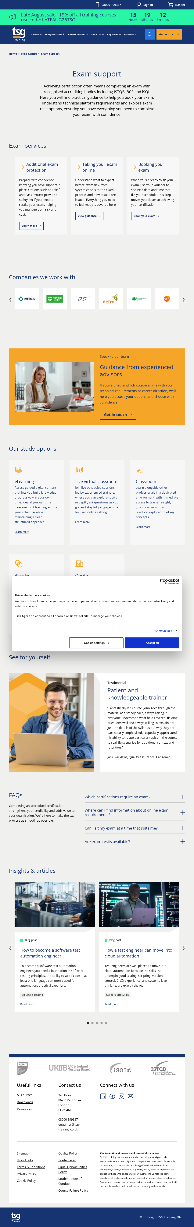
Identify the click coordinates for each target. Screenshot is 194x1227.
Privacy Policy (26, 1174)
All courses (24, 1095)
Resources (129, 34)
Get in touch (167, 34)
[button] (88, 1023)
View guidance (87, 216)
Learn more (29, 225)
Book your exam (144, 216)
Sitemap (23, 1153)
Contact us (69, 1085)
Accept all (152, 642)
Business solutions (76, 34)
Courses (35, 34)
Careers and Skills (117, 994)
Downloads (25, 1102)
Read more (27, 1004)
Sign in (148, 5)
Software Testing (32, 994)
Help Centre (29, 53)
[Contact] (130, 1096)
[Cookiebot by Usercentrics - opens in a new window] (162, 581)
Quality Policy (67, 1153)
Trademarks (67, 1160)
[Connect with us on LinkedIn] (103, 1096)
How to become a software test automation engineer (50, 953)
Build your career (53, 34)
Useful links (25, 1160)
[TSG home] (18, 34)
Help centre (112, 34)
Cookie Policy (26, 1181)
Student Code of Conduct (69, 1181)
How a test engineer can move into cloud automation (138, 953)
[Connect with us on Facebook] (112, 1096)
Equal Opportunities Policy (72, 1169)
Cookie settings (94, 642)
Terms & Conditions (31, 1167)
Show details (163, 630)
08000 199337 (111, 5)
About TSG (96, 34)
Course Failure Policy (73, 1190)
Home (13, 53)
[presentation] (10, 298)
